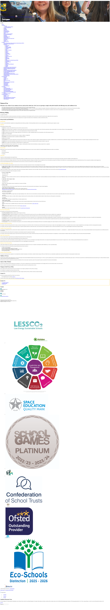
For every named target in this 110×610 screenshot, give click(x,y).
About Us (3, 25)
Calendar (5, 28)
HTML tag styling (4, 283)
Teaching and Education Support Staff (9, 38)
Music (6, 59)
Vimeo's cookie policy (23, 205)
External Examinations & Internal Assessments (10, 70)
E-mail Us (23, 14)
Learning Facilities (6, 72)
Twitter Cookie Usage (35, 203)
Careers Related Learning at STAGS (9, 43)
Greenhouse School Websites (9, 590)
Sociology (7, 65)
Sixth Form (3, 86)
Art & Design (7, 45)
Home (3, 24)
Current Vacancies (6, 96)
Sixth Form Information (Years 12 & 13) (9, 73)
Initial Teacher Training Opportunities (9, 98)
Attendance (5, 77)
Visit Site (1, 602)
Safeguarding (4, 92)
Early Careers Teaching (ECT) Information (9, 97)
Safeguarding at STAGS (7, 93)
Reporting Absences (6, 82)
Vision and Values (6, 41)
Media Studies (7, 58)
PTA (4, 81)
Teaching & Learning (7, 75)
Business (7, 46)
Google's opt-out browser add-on (32, 189)
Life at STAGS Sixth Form (7, 89)
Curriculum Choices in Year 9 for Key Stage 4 (10, 67)
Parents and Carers (4, 76)
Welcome (5, 87)
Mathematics (7, 57)
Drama (6, 50)
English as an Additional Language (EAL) (9, 68)
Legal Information (11, 588)
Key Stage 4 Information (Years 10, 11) (9, 71)
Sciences (7, 64)
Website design (2, 590)
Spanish (7, 66)
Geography (7, 55)
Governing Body (6, 32)
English (7, 52)
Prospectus (5, 35)
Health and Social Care (9, 56)
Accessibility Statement (5, 282)
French (6, 54)
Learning (3, 42)
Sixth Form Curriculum (7, 90)
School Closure (6, 83)
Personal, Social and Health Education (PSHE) (12, 60)
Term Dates (5, 39)
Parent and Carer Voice (7, 80)
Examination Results (6, 31)
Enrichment (5, 69)
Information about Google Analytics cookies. (8, 189)
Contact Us (13, 276)
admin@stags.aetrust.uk (5, 296)
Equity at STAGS (6, 30)
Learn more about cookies (62, 169)
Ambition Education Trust (7, 27)
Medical (5, 79)
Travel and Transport (6, 85)
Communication (6, 78)
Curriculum (5, 44)
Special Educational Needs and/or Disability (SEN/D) (11, 74)
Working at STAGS (4, 94)
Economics (7, 51)
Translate (8, 20)
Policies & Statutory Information (8, 33)
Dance (6, 49)
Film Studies (7, 53)
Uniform (5, 40)
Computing (7, 48)
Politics (6, 62)
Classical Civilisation (8, 47)
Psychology (7, 63)
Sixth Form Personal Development (8, 91)
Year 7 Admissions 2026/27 (9, 26)
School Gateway (6, 84)
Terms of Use (4, 284)
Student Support (6, 37)
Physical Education (8, 61)
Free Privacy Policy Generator (20, 278)
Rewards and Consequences (7, 34)
